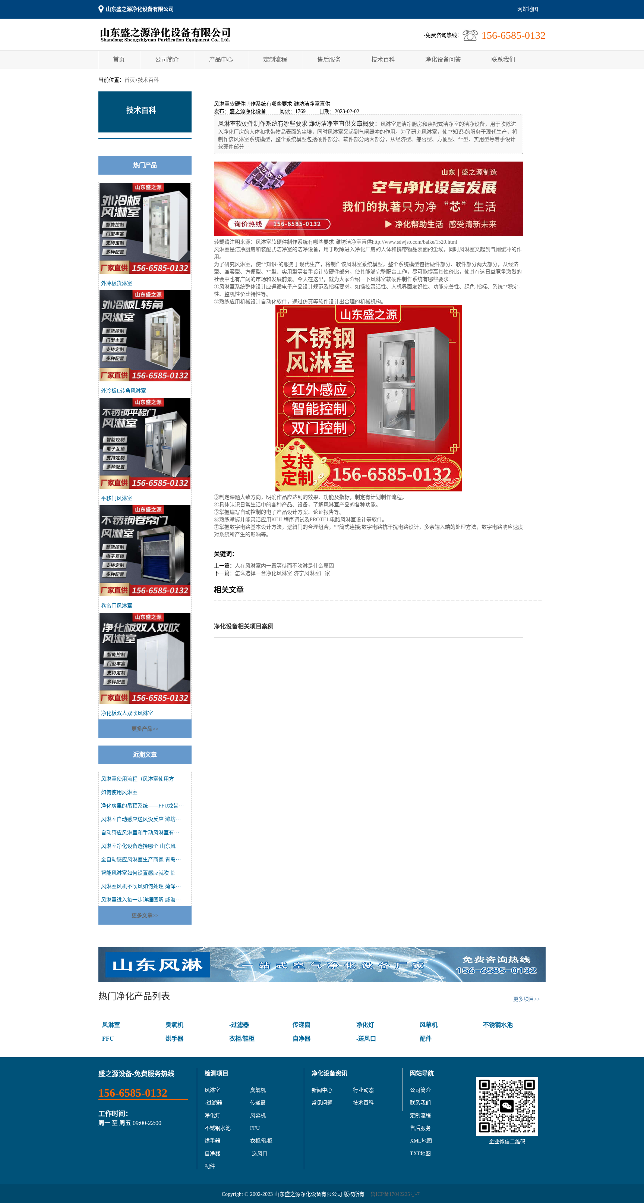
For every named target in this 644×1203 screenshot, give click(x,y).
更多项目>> (526, 999)
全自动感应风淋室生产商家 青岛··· (141, 859)
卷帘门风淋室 (116, 606)
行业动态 (363, 1090)
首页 (119, 59)
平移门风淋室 (116, 498)
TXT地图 (420, 1153)
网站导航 (422, 1073)
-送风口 (366, 1038)
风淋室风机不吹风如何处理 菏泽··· (141, 886)
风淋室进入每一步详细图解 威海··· (141, 900)
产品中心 (221, 59)
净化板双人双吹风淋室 (127, 713)
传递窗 (301, 1025)
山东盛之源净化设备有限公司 (140, 9)
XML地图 (421, 1141)
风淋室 (111, 1025)
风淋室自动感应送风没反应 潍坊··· (141, 819)
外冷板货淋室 (116, 283)
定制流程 (275, 59)
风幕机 (429, 1025)
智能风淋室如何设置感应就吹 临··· (141, 873)
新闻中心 (322, 1090)
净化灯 (365, 1025)
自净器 (301, 1038)
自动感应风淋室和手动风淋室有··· (140, 832)
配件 (426, 1038)
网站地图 (527, 9)
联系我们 (503, 59)
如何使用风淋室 (119, 792)
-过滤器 (239, 1025)
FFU (108, 1038)
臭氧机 (174, 1025)
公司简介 (167, 59)
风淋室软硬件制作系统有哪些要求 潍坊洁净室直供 (314, 242)
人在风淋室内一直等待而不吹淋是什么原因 (284, 566)
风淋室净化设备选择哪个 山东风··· (141, 846)
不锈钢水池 (498, 1025)
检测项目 (216, 1073)
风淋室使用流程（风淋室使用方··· (140, 779)
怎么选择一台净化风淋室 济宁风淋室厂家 (282, 573)
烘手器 (174, 1038)
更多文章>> (145, 915)
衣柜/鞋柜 (242, 1038)
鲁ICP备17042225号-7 (395, 1194)
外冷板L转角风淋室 (123, 391)
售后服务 (329, 59)
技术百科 (383, 59)
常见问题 (322, 1103)
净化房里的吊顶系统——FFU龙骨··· (142, 806)
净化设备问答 (443, 59)
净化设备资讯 (329, 1073)
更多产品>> (145, 729)
